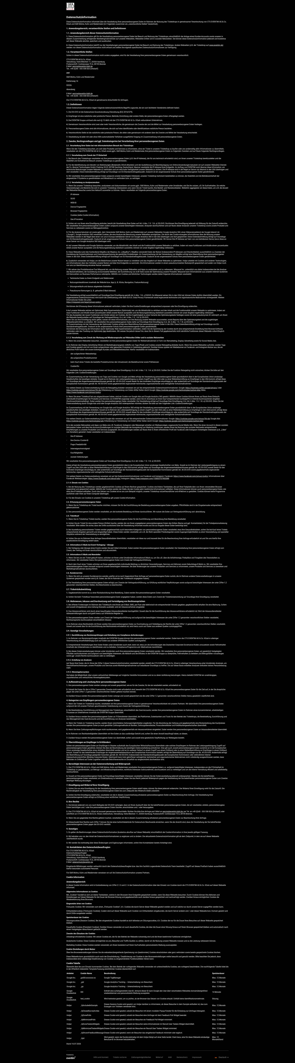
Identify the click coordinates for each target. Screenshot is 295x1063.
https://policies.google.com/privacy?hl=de (83, 390)
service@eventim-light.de (82, 66)
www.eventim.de (216, 45)
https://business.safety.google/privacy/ (201, 388)
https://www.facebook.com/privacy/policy (83, 392)
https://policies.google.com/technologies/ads (85, 421)
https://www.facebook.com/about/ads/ (104, 478)
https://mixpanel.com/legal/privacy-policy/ (83, 302)
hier (104, 331)
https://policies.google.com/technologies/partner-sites (178, 390)
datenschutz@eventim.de (82, 862)
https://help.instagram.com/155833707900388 (149, 478)
